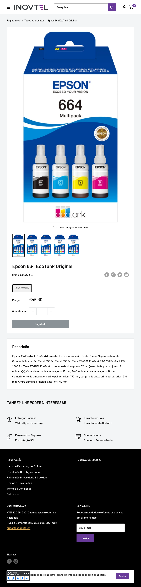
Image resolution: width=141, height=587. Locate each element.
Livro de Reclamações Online (24, 466)
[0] (131, 7)
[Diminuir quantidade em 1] (32, 311)
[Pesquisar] (112, 7)
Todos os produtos (34, 20)
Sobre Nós (13, 494)
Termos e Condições (19, 488)
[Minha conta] (124, 7)
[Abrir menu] (8, 7)
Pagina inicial (14, 20)
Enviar (85, 537)
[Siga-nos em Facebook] (9, 561)
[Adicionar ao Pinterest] (113, 274)
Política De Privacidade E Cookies (27, 477)
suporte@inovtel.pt (18, 527)
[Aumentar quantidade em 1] (51, 311)
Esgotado (40, 323)
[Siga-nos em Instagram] (15, 561)
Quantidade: (19, 311)
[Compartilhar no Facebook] (106, 274)
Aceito (122, 576)
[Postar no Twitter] (119, 274)
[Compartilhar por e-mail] (126, 274)
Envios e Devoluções (19, 482)
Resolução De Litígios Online (24, 471)
